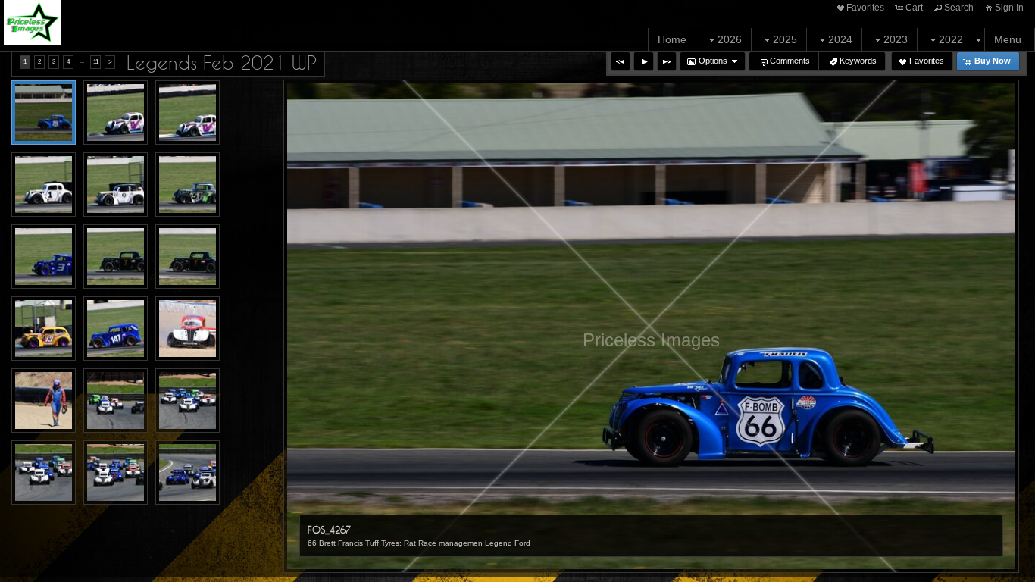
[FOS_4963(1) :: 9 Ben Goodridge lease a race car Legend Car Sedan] (187, 400)
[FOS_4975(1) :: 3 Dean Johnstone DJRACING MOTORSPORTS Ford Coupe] (187, 472)
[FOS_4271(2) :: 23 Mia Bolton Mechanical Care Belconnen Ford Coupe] (115, 112)
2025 (785, 39)
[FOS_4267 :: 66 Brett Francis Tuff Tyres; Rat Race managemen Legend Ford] (43, 112)
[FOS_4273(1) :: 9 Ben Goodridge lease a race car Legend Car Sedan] (43, 184)
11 (95, 61)
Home (672, 39)
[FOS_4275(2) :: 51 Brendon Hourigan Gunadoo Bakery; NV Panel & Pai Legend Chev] (187, 184)
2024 (840, 39)
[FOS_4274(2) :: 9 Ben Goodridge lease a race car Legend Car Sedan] (115, 184)
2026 (730, 39)
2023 (895, 39)
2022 (951, 39)
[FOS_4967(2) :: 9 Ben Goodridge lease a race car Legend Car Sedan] (115, 472)
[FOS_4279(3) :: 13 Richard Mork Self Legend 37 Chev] (43, 328)
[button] (620, 61)
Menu (1007, 39)
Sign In (1009, 7)
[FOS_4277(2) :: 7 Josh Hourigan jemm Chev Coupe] (115, 256)
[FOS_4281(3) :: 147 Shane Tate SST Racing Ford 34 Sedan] (115, 328)
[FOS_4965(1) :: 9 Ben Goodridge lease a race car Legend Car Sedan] (43, 472)
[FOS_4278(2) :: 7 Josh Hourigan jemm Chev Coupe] (187, 256)
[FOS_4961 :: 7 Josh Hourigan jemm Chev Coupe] (115, 400)
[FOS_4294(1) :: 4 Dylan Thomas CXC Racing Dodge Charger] (43, 400)
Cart (914, 7)
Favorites (865, 7)
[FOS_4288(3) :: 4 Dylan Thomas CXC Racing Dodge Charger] (187, 328)
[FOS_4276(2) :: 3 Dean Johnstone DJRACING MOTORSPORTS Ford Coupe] (43, 256)
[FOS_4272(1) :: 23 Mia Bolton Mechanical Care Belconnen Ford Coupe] (187, 112)
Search (959, 7)
